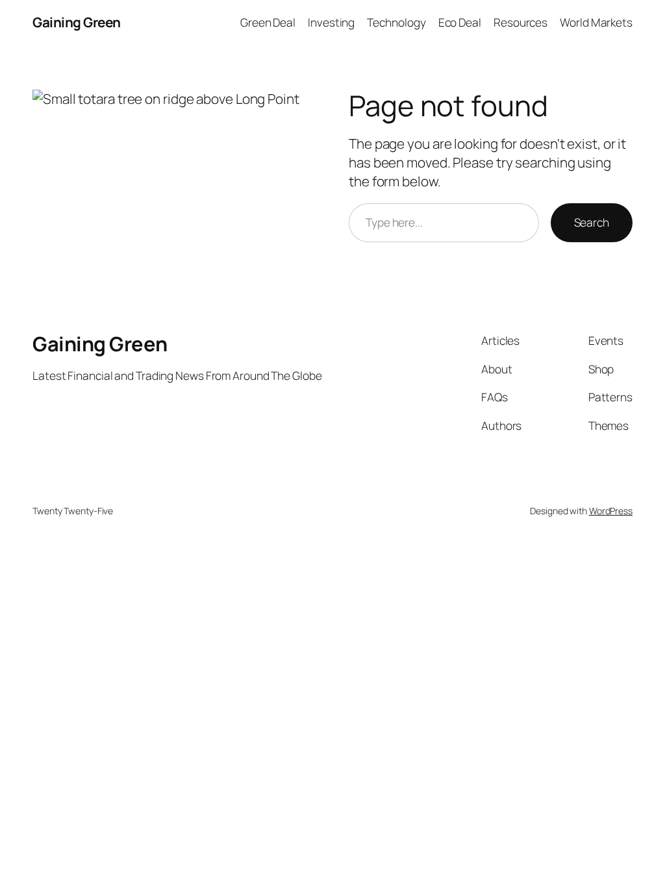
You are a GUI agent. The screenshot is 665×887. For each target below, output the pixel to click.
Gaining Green (76, 22)
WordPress (611, 511)
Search (591, 222)
